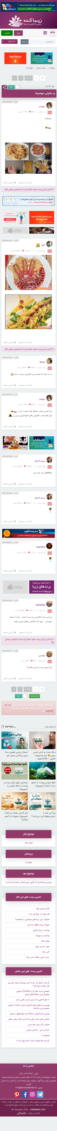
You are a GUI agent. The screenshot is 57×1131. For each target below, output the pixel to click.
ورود (18, 33)
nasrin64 (40, 547)
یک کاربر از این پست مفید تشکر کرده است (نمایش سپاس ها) (29, 641)
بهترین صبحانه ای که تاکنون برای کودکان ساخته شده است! (28, 882)
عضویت (7, 33)
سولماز (42, 106)
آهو (43, 245)
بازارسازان (21, 1113)
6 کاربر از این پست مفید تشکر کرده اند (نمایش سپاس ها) (29, 189)
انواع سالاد (29, 842)
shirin (42, 362)
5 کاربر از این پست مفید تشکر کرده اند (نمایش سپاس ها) (29, 349)
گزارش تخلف (8, 182)
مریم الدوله (39, 460)
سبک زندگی (41, 68)
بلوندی (42, 655)
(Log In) (49, 711)
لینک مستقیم (24, 182)
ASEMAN (40, 605)
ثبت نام (8, 704)
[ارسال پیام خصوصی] (50, 112)
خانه (52, 32)
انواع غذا (29, 68)
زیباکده (52, 68)
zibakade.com (37, 1110)
